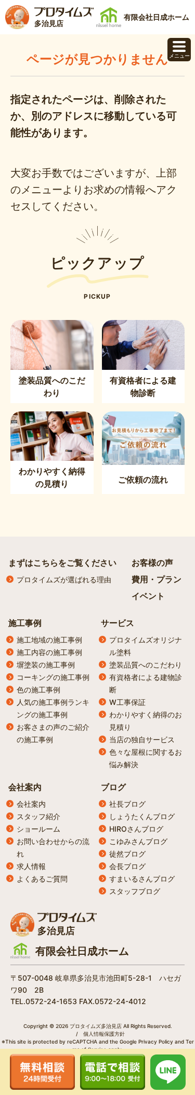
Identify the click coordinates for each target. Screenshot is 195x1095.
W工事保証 (127, 702)
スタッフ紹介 (38, 816)
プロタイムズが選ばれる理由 (64, 579)
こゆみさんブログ (138, 841)
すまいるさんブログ (142, 878)
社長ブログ (127, 803)
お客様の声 (152, 562)
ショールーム (38, 828)
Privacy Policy (155, 1041)
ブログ (113, 787)
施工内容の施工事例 (49, 652)
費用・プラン (156, 579)
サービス (117, 623)
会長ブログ (127, 866)
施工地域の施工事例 (49, 639)
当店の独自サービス (142, 739)
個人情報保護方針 (104, 1034)
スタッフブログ (134, 891)
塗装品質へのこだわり (145, 664)
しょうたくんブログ (142, 816)
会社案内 (25, 787)
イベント (148, 596)
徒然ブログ (127, 853)
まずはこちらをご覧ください (62, 562)
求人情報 (31, 866)
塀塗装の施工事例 (46, 664)
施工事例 (25, 623)
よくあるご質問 (42, 878)
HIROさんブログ (136, 828)
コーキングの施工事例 (53, 677)
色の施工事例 (38, 689)
